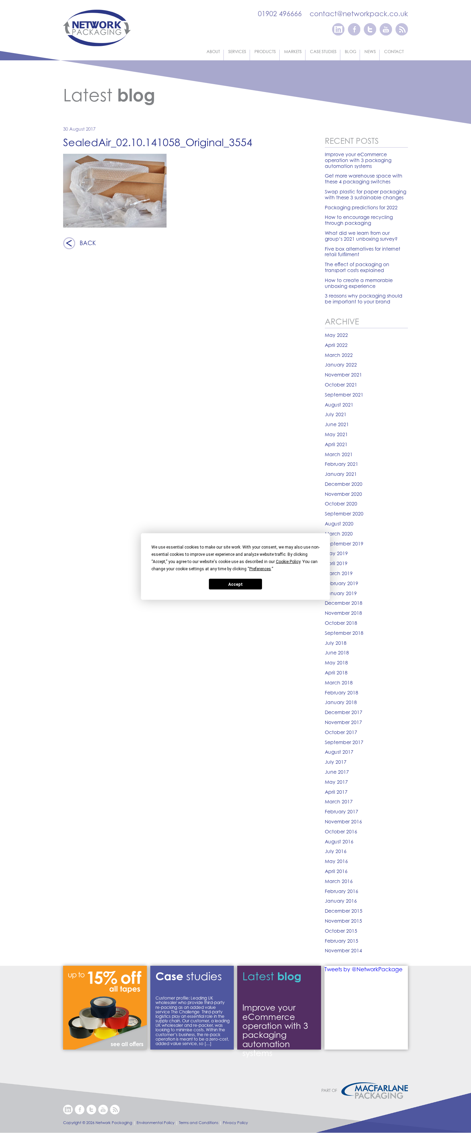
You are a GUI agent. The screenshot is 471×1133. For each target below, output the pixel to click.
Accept (235, 584)
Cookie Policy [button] (288, 561)
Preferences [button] (260, 568)
